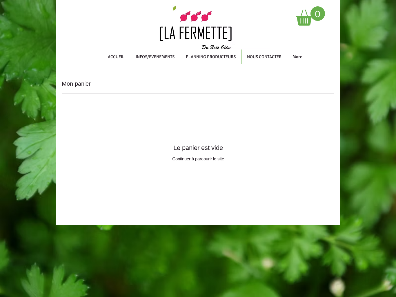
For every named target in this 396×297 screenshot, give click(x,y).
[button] (310, 16)
